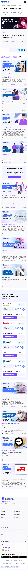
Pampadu (3, 5)
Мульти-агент (4, 514)
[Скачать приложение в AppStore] (14, 557)
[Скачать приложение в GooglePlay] (5, 557)
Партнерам (17, 514)
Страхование (13, 5)
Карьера (16, 517)
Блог (8, 5)
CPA (2, 534)
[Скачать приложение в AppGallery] (22, 557)
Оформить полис (9, 317)
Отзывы (16, 520)
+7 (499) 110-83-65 (6, 502)
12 (20, 495)
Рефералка (3, 523)
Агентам (3, 511)
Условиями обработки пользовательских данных (10, 567)
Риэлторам (17, 511)
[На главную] (12, 2)
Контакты (3, 520)
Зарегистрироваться (14, 176)
